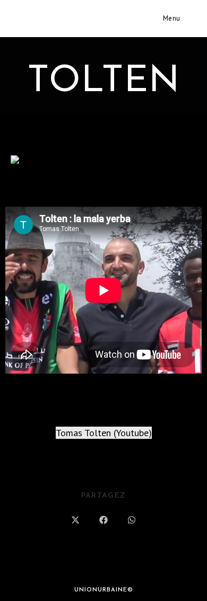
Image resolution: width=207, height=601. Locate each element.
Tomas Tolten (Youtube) (104, 433)
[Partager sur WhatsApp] (131, 521)
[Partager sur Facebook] (103, 521)
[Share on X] (75, 521)
